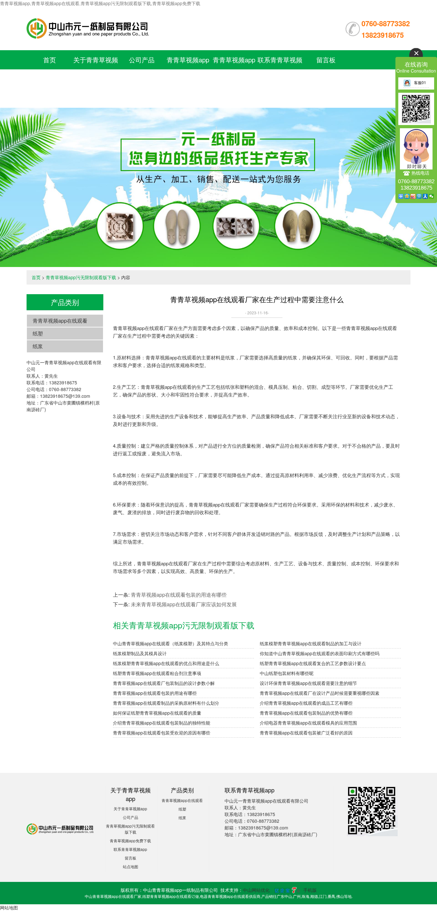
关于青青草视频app (130, 808)
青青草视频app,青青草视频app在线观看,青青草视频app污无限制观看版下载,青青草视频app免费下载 (100, 3)
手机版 (310, 890)
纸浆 (38, 346)
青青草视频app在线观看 (60, 320)
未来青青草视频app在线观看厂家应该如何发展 (184, 604)
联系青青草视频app (130, 849)
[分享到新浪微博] (413, 196)
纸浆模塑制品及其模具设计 (140, 653)
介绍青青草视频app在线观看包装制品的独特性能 (161, 722)
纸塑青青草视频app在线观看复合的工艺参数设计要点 (313, 663)
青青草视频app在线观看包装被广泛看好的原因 (306, 732)
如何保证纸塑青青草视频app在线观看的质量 (157, 713)
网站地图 (9, 907)
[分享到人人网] (425, 196)
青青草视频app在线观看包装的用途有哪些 (178, 594)
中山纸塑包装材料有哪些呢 (287, 673)
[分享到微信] (431, 196)
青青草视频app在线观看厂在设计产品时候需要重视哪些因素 (319, 693)
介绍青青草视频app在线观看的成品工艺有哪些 (306, 703)
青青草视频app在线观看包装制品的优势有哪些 (306, 713)
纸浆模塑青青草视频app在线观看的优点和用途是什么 (166, 663)
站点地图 (130, 866)
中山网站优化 (256, 890)
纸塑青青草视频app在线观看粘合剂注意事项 (157, 673)
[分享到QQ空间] (407, 196)
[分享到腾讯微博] (419, 196)
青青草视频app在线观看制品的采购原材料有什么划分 (166, 703)
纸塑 (38, 333)
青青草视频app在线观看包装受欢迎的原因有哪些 (161, 732)
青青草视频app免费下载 (130, 840)
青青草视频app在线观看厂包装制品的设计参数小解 (164, 683)
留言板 (326, 59)
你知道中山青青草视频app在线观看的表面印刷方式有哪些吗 (319, 653)
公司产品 (142, 59)
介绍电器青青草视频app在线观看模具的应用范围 (308, 722)
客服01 (420, 82)
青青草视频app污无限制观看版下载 (187, 79)
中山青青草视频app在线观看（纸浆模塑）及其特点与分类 (170, 643)
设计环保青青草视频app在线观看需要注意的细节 (308, 683)
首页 (49, 59)
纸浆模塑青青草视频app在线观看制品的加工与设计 (311, 643)
